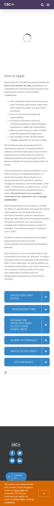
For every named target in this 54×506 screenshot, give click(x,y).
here (29, 487)
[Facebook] (12, 453)
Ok (44, 493)
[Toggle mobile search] (42, 4)
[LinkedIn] (20, 461)
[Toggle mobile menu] (48, 4)
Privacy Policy (19, 490)
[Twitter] (20, 453)
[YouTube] (12, 461)
